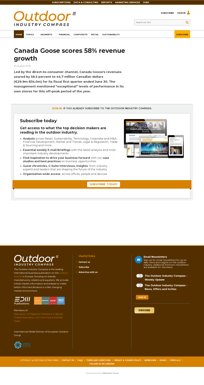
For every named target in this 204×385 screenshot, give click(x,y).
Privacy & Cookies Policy (127, 360)
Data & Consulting (86, 2)
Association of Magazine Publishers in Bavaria (38, 314)
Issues (162, 360)
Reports (106, 2)
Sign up (142, 297)
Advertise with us (88, 272)
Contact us (84, 261)
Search (187, 22)
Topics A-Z (175, 360)
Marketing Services (127, 2)
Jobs (146, 2)
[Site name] (36, 266)
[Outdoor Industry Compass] (45, 25)
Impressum (150, 360)
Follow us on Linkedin (102, 363)
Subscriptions (61, 2)
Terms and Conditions (98, 360)
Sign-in (57, 108)
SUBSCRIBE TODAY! (104, 184)
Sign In (181, 13)
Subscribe (167, 13)
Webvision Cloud (110, 373)
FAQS (80, 360)
